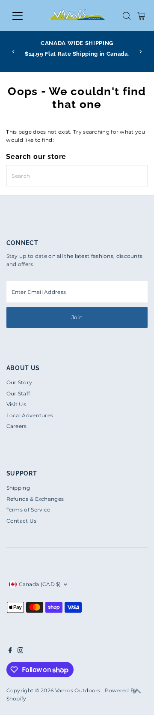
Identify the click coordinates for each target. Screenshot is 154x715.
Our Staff (18, 393)
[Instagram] (20, 651)
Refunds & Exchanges (35, 499)
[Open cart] (141, 16)
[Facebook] (10, 651)
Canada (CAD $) (40, 584)
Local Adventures (29, 415)
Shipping (18, 488)
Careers (16, 426)
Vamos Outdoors (78, 690)
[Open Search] (126, 16)
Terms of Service (28, 509)
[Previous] (14, 51)
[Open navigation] (22, 16)
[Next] (140, 51)
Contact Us (21, 521)
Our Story (19, 382)
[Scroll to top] (136, 691)
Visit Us (16, 404)
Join (77, 317)
